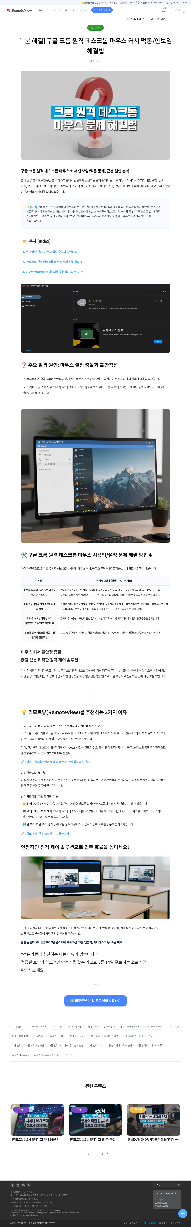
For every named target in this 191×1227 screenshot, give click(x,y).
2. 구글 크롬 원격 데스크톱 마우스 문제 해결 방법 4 (52, 262)
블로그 (73, 10)
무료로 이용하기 (102, 10)
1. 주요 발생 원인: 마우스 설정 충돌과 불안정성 (49, 252)
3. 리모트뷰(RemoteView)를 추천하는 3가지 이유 (52, 272)
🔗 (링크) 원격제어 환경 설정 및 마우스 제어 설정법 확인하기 (56, 762)
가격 (54, 10)
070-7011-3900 (180, 2)
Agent (166, 1206)
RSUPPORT (17, 1223)
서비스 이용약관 (130, 1223)
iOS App (159, 1199)
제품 (40, 10)
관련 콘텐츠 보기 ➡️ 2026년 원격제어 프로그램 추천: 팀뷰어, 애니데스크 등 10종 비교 (71, 942)
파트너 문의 (176, 1223)
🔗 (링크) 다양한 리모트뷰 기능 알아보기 (45, 834)
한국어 (157, 1185)
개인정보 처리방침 (148, 1223)
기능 (47, 10)
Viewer (158, 1206)
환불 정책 (163, 1223)
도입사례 (63, 10)
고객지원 (83, 10)
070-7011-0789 (155, 2)
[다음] (108, 1154)
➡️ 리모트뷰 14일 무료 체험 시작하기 (95, 1001)
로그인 (178, 10)
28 (102, 1154)
